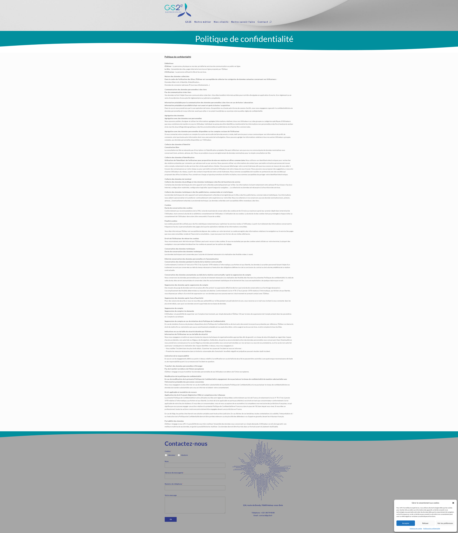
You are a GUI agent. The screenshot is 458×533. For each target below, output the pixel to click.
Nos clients (221, 22)
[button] (453, 503)
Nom (167, 461)
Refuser (425, 523)
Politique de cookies (416, 528)
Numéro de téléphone (174, 484)
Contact (263, 22)
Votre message (171, 495)
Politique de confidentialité (431, 528)
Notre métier (202, 22)
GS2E (188, 22)
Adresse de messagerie (174, 473)
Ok (171, 519)
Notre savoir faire (243, 22)
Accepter (405, 523)
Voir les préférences (445, 523)
